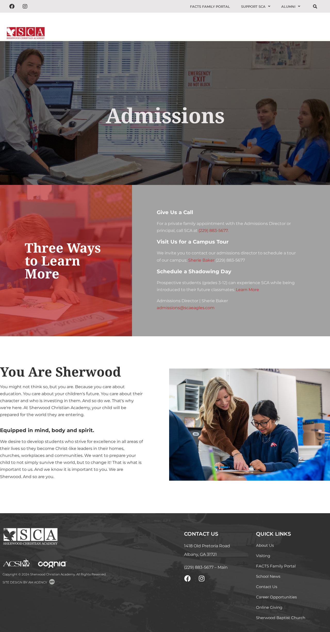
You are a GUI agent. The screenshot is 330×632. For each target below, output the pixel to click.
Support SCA (253, 6)
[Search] (315, 7)
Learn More (247, 289)
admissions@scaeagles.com (185, 307)
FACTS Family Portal (210, 6)
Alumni (288, 6)
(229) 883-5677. (213, 230)
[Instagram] (25, 6)
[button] (317, 27)
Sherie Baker (201, 260)
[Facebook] (12, 6)
